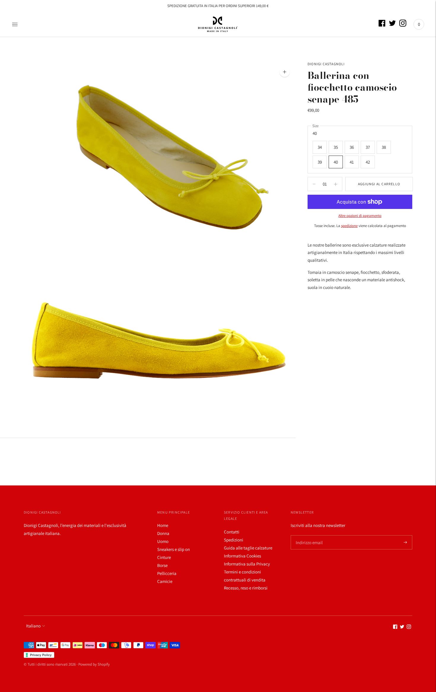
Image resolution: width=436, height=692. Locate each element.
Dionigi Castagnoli (326, 64)
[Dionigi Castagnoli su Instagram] (402, 25)
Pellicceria (166, 573)
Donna (163, 533)
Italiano (33, 626)
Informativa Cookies (242, 556)
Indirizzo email (308, 535)
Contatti (231, 532)
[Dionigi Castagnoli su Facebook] (382, 25)
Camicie (164, 581)
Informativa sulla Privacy (247, 564)
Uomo (162, 541)
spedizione (349, 225)
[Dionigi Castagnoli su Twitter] (392, 25)
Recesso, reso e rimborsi (246, 588)
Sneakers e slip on (173, 549)
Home (162, 525)
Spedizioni (233, 540)
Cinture (164, 557)
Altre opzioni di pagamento (359, 215)
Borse (162, 565)
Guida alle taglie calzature (248, 548)
